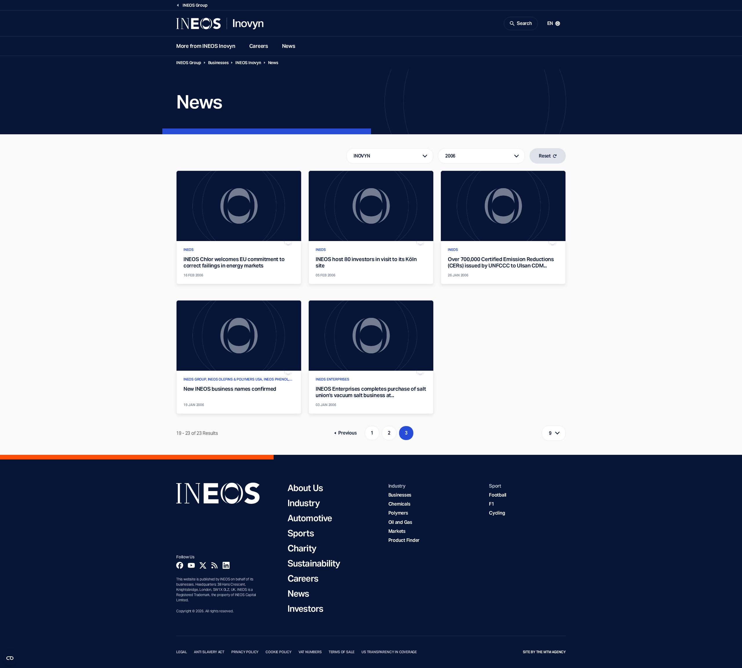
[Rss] (214, 565)
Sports (301, 533)
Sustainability (314, 563)
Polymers (398, 513)
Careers (258, 46)
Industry (304, 503)
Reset (545, 156)
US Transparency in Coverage (389, 652)
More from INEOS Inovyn (205, 46)
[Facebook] (179, 565)
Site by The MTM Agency (544, 652)
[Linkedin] (226, 565)
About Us (305, 488)
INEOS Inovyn (248, 63)
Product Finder (403, 540)
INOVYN (362, 156)
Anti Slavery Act (209, 652)
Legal (181, 652)
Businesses (218, 63)
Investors (305, 608)
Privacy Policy (245, 652)
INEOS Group (188, 63)
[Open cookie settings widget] (10, 658)
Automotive (310, 518)
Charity (302, 548)
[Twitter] (202, 565)
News (288, 46)
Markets (396, 531)
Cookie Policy (278, 652)
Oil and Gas (400, 522)
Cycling (497, 513)
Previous (347, 434)
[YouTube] (191, 565)
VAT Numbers (310, 652)
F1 (491, 504)
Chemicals (399, 504)
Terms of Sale (342, 652)
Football (497, 495)
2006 (450, 156)
